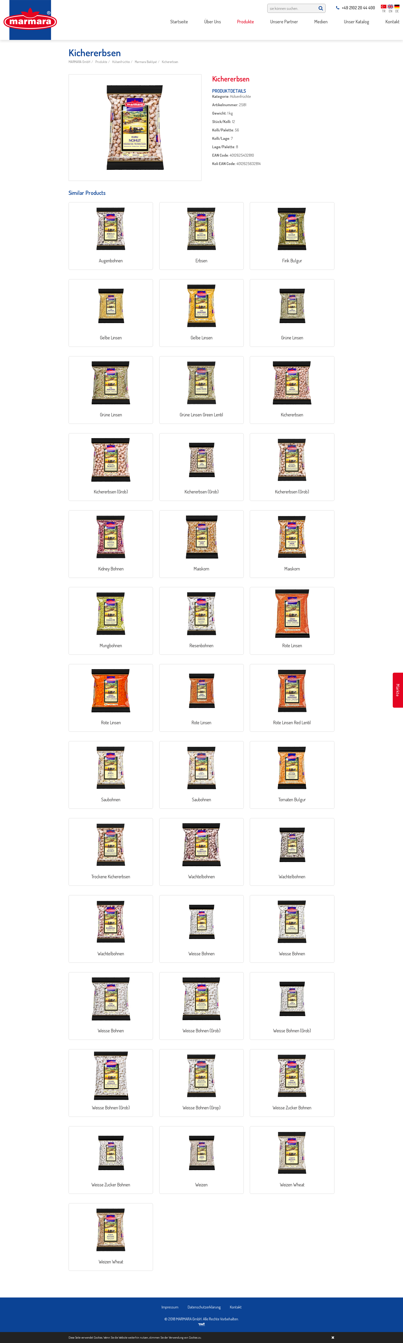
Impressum (170, 1306)
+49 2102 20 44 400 (358, 7)
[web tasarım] (201, 1323)
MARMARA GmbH (79, 62)
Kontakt (236, 1306)
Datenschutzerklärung (204, 1306)
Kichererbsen (170, 62)
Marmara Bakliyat (146, 62)
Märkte (397, 690)
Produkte (101, 62)
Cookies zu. (195, 1337)
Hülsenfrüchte (121, 62)
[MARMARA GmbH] (30, 19)
